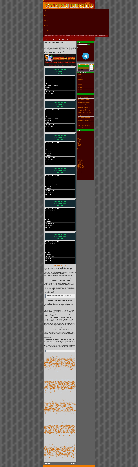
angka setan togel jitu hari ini (64, 381)
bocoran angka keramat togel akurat (49, 406)
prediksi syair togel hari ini (65, 447)
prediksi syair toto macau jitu (51, 451)
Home (46, 37)
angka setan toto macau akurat (51, 382)
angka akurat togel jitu (57, 357)
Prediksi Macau (69, 37)
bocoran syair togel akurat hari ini (66, 429)
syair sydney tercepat (80, 166)
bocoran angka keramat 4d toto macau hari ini (60, 404)
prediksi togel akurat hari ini (51, 453)
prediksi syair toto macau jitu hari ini (61, 451)
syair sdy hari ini (80, 165)
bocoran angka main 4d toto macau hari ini (52, 412)
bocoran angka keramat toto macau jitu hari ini (59, 410)
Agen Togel (79, 134)
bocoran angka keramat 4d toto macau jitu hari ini (57, 405)
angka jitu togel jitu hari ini (50, 363)
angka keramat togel (60, 367)
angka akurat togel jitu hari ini (65, 357)
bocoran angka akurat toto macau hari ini (68, 393)
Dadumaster (79, 157)
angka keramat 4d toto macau (52, 365)
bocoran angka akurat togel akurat (62, 390)
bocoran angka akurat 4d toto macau (62, 387)
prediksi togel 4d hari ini (58, 452)
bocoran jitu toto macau (49, 427)
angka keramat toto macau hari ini (56, 370)
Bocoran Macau (79, 159)
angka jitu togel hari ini (66, 362)
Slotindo (78, 136)
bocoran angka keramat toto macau (49, 408)
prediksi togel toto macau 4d (58, 454)
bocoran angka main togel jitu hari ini (53, 415)
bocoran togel (69, 430)
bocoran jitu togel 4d (64, 426)
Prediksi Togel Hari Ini (59, 453)
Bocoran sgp (79, 150)
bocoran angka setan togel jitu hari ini (64, 423)
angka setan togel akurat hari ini (69, 380)
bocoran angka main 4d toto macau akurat (53, 411)
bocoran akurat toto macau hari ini (50, 387)
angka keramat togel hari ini (57, 368)
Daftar (92, 66)
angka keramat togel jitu (66, 368)
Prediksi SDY (63, 37)
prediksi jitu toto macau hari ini (57, 445)
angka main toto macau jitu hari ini (68, 377)
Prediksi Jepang (47, 39)
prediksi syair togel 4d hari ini (59, 446)
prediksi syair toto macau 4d (68, 448)
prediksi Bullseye (84, 37)
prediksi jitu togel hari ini (63, 444)
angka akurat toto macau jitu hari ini (65, 359)
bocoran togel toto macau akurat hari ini (53, 435)
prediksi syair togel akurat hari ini (55, 447)
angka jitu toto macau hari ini (55, 364)
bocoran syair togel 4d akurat (59, 428)
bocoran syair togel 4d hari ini (69, 428)
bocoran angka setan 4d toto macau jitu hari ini (59, 421)
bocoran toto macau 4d (69, 436)
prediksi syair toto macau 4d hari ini (58, 449)
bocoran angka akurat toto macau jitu (50, 394)
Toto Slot (78, 148)
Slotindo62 (79, 135)
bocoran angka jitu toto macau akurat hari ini (56, 401)
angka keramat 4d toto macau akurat (63, 365)
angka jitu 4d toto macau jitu (54, 361)
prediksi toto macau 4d (70, 457)
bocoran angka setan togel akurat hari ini (61, 422)
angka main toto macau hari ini (49, 377)
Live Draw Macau (80, 160)
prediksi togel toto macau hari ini (64, 456)
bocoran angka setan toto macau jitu (65, 425)
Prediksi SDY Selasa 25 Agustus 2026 (84, 125)
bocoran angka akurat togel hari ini (56, 391)
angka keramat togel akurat (68, 367)
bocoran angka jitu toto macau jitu (49, 402)
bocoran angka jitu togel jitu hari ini (52, 400)
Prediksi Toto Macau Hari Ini (66, 459)
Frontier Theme (92, 466)
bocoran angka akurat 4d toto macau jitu (56, 389)
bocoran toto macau (63, 436)
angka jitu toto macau (57, 363)
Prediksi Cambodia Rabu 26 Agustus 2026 (84, 112)
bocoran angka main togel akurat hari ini (50, 414)
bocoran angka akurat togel (52, 390)
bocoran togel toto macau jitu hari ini (53, 436)
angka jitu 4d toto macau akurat (53, 360)
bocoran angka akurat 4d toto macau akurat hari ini (59, 388)
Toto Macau (79, 164)
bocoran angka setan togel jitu (53, 423)
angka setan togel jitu (56, 381)
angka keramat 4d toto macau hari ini (58, 366)
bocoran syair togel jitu (53, 430)
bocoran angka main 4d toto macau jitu (65, 412)
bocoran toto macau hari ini (65, 438)
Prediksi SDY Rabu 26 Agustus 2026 (83, 109)
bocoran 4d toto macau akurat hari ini (62, 384)
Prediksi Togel (70, 451)
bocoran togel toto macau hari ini (64, 435)
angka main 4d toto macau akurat (68, 371)
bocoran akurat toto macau (62, 386)
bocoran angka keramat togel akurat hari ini (62, 406)
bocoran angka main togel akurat (70, 413)
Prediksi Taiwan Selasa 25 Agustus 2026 (84, 117)
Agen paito (79, 145)
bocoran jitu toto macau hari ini (66, 427)
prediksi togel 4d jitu (66, 452)
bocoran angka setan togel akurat (49, 422)
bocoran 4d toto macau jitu (51, 385)
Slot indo (78, 137)
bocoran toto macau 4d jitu (68, 437)
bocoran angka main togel (60, 413)
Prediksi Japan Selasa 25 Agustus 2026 (84, 122)
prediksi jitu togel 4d (55, 444)
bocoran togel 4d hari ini (58, 431)
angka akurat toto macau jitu (54, 359)
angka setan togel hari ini (48, 381)
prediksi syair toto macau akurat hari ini (61, 450)
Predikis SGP (57, 37)
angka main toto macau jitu (58, 377)
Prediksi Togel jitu (66, 453)
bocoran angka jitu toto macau (63, 400)
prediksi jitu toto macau (70, 444)
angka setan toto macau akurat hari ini (63, 382)
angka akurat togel (54, 356)
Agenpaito (79, 144)
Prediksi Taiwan (68, 39)
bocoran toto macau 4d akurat (49, 437)
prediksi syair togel (66, 445)
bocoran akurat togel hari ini (53, 386)
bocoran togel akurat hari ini (51, 432)
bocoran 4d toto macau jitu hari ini (60, 385)
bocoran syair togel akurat (57, 429)
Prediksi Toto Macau (63, 457)
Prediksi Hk (79, 169)
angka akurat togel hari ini (49, 357)
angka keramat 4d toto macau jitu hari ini (50, 367)
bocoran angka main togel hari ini (62, 414)
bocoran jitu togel (58, 426)
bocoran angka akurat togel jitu (66, 391)
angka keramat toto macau (54, 369)
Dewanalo (78, 151)
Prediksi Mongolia (55, 39)
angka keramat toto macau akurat (63, 369)
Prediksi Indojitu (46, 1)
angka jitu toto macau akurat (65, 363)
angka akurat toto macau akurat (53, 358)
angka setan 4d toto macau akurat (58, 378)
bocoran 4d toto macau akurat (51, 384)
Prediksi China (91, 37)
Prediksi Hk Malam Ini (80, 171)
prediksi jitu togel (49, 444)
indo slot (78, 138)
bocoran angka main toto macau (64, 415)
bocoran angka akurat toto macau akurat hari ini (54, 393)
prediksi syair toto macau (59, 448)
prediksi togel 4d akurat (50, 452)
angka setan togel (53, 380)
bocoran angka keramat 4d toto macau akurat (59, 403)
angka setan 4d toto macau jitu (63, 379)
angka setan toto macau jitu (53, 383)
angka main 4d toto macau (58, 371)
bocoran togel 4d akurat (50, 431)
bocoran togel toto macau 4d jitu (61, 434)
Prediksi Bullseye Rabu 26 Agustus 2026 (84, 110)
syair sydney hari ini (80, 167)
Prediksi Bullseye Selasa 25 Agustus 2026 (84, 127)
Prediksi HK (51, 37)
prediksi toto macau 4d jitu (68, 458)
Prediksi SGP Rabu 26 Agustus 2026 (83, 104)
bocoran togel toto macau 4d (58, 433)
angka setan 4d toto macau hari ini (52, 379)
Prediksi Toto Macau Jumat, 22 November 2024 (56, 42)
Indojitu (78, 143)
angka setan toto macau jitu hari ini (63, 383)
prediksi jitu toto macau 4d (48, 445)
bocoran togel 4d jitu (66, 431)
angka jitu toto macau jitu (65, 364)
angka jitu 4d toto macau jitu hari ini (65, 361)
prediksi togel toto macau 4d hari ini (49, 455)
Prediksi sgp (79, 149)
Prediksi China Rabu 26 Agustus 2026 (83, 107)
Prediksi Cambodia (77, 37)
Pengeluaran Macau (80, 163)
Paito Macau (79, 161)
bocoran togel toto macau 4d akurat (68, 433)
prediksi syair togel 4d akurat (49, 446)
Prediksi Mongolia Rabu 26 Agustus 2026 (84, 102)
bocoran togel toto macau (49, 433)
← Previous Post (46, 463)
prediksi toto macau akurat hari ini (56, 459)
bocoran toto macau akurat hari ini (55, 438)
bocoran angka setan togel (71, 421)
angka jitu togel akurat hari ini (58, 362)
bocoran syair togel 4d (51, 428)
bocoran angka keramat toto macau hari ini (62, 409)
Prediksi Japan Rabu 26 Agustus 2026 (84, 105)
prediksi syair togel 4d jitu (68, 446)
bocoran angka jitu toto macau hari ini (69, 401)
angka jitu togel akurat (49, 362)
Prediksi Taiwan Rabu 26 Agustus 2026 (84, 99)
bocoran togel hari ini (59, 432)
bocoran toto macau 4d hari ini (58, 437)
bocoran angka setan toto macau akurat (56, 424)
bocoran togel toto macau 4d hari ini (49, 434)
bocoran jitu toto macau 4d (57, 427)
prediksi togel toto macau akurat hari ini (53, 456)
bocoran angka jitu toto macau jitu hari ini (61, 402)
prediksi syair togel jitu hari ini (50, 448)
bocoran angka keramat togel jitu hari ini (68, 407)
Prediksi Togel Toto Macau (49, 454)
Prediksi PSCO (61, 39)
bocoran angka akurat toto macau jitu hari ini (63, 394)
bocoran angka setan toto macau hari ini (53, 425)
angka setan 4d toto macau (48, 378)
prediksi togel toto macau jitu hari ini (53, 457)
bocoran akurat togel (69, 385)
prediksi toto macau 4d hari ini (58, 458)
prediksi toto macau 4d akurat (49, 458)
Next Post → (74, 463)
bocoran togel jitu (65, 432)
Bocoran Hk (79, 170)
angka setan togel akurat (60, 380)
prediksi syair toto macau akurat (49, 450)
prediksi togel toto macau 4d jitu (61, 455)
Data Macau (79, 162)
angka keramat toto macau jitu (67, 370)
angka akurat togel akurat (62, 356)
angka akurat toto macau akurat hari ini (65, 358)
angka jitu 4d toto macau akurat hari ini (64, 360)
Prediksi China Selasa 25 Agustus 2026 (84, 123)
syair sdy (78, 168)
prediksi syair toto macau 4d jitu (70, 449)
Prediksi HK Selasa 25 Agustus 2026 (83, 115)
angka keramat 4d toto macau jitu (70, 366)
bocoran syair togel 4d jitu (48, 429)
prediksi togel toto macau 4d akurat (68, 454)
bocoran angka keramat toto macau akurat (62, 408)
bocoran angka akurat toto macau (59, 392)
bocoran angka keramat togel (69, 405)
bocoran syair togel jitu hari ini (62, 430)
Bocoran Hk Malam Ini (80, 172)
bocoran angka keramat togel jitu (56, 407)
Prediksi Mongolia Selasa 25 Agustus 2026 (84, 120)
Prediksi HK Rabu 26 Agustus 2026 (83, 97)
